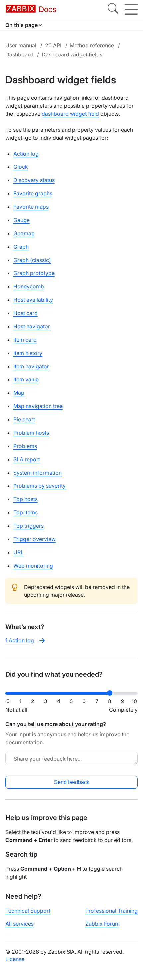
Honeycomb (28, 286)
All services (19, 923)
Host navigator (31, 326)
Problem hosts (31, 432)
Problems (25, 446)
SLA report (26, 459)
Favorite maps (31, 206)
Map (18, 392)
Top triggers (28, 525)
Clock (20, 166)
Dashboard (19, 54)
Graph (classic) (32, 260)
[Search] (113, 9)
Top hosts (25, 499)
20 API (53, 45)
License (14, 959)
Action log (26, 153)
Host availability (33, 299)
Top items (25, 512)
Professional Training (111, 910)
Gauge (21, 220)
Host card (25, 313)
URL (18, 552)
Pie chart (24, 419)
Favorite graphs (32, 193)
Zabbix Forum (102, 923)
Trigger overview (34, 539)
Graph (21, 246)
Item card (25, 339)
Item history (27, 353)
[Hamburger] (131, 9)
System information (37, 472)
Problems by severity (39, 486)
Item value (26, 379)
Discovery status (34, 180)
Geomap (24, 233)
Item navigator (31, 366)
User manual (20, 45)
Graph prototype (34, 273)
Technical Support (27, 910)
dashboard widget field (70, 113)
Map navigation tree (38, 406)
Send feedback (71, 782)
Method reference (92, 45)
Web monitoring (33, 565)
